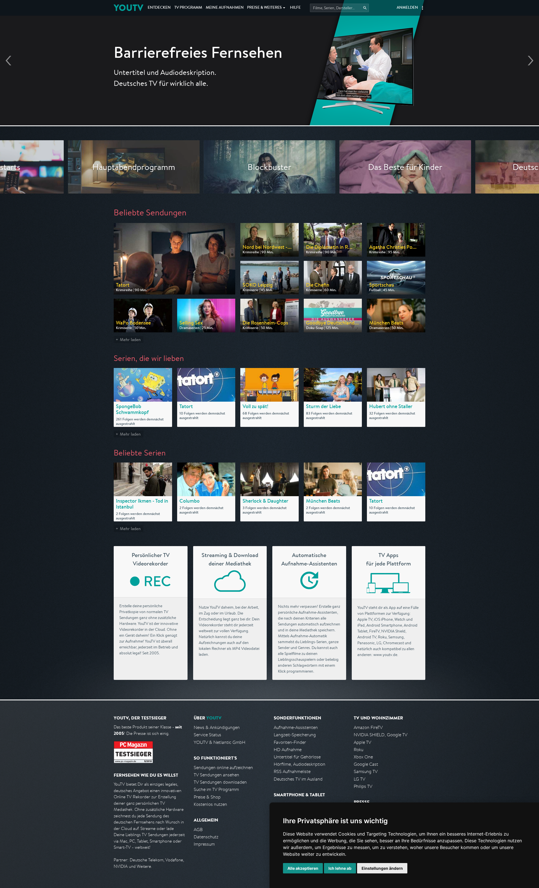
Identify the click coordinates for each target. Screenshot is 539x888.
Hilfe (295, 8)
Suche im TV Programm (216, 789)
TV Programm (188, 8)
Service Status (207, 735)
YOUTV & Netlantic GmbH (219, 742)
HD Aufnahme (288, 750)
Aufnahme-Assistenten (296, 727)
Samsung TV (366, 771)
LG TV (359, 779)
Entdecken (159, 8)
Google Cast (366, 764)
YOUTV (128, 7)
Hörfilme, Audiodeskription (299, 764)
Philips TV (363, 786)
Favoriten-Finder (290, 742)
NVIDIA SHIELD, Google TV (380, 735)
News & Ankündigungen (217, 727)
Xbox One (363, 757)
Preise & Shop (207, 797)
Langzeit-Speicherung (295, 735)
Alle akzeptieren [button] (302, 868)
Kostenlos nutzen (210, 804)
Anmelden (407, 8)
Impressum (204, 844)
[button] (422, 8)
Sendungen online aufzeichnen (223, 767)
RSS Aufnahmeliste (292, 771)
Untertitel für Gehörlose (297, 757)
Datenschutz (206, 837)
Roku (358, 750)
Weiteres (264, 8)
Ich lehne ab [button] (339, 868)
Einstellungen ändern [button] (382, 868)
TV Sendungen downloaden (220, 782)
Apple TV (362, 742)
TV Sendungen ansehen (216, 775)
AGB (198, 829)
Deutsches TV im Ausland (298, 779)
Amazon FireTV (368, 727)
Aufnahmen (225, 8)
